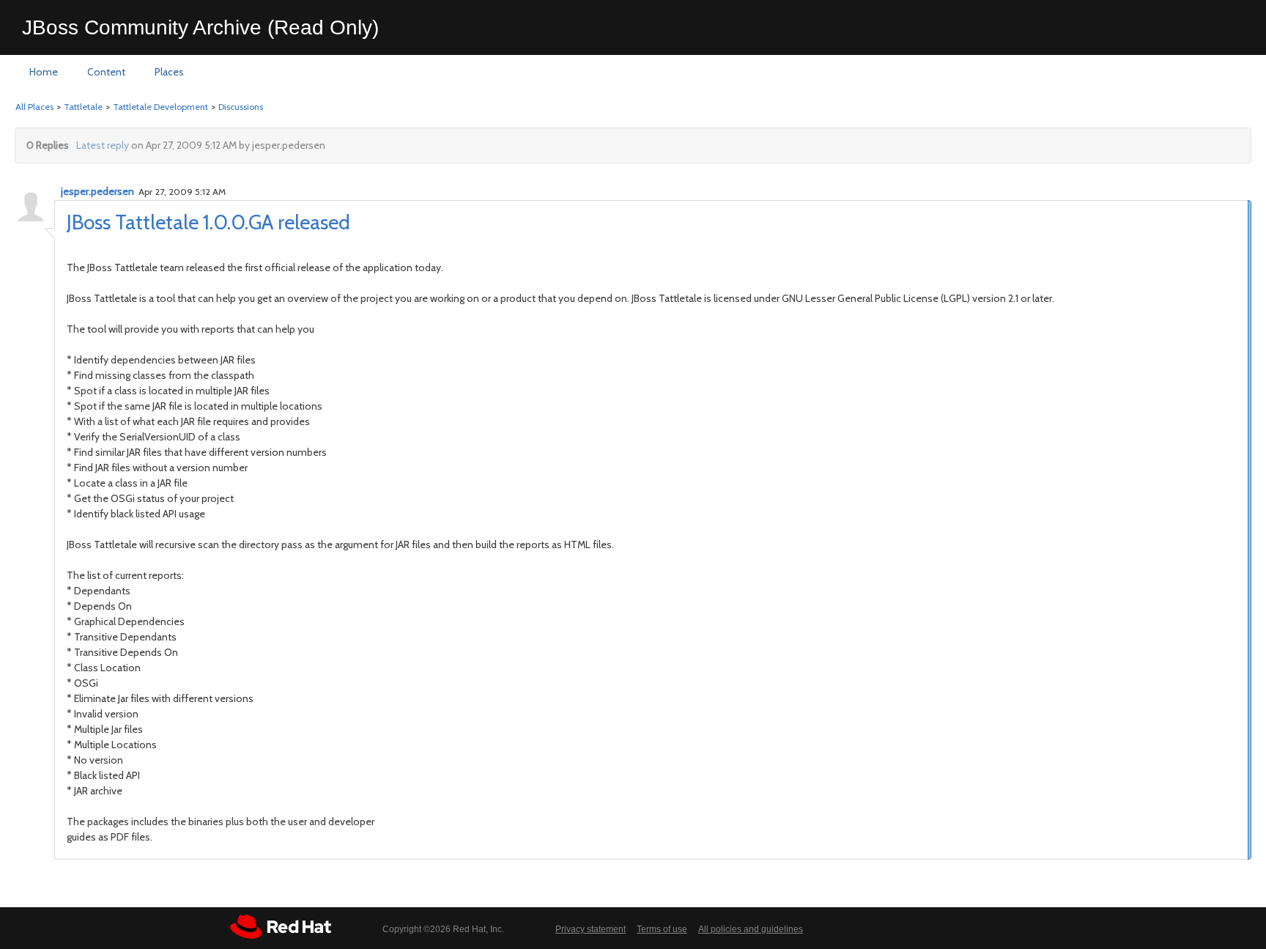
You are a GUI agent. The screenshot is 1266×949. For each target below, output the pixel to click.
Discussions (240, 106)
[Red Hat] (280, 927)
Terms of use (662, 929)
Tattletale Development (160, 106)
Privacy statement (590, 929)
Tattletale (83, 106)
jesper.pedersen (97, 191)
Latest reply (102, 145)
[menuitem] (44, 72)
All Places (34, 106)
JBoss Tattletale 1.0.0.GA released (208, 222)
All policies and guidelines (750, 929)
